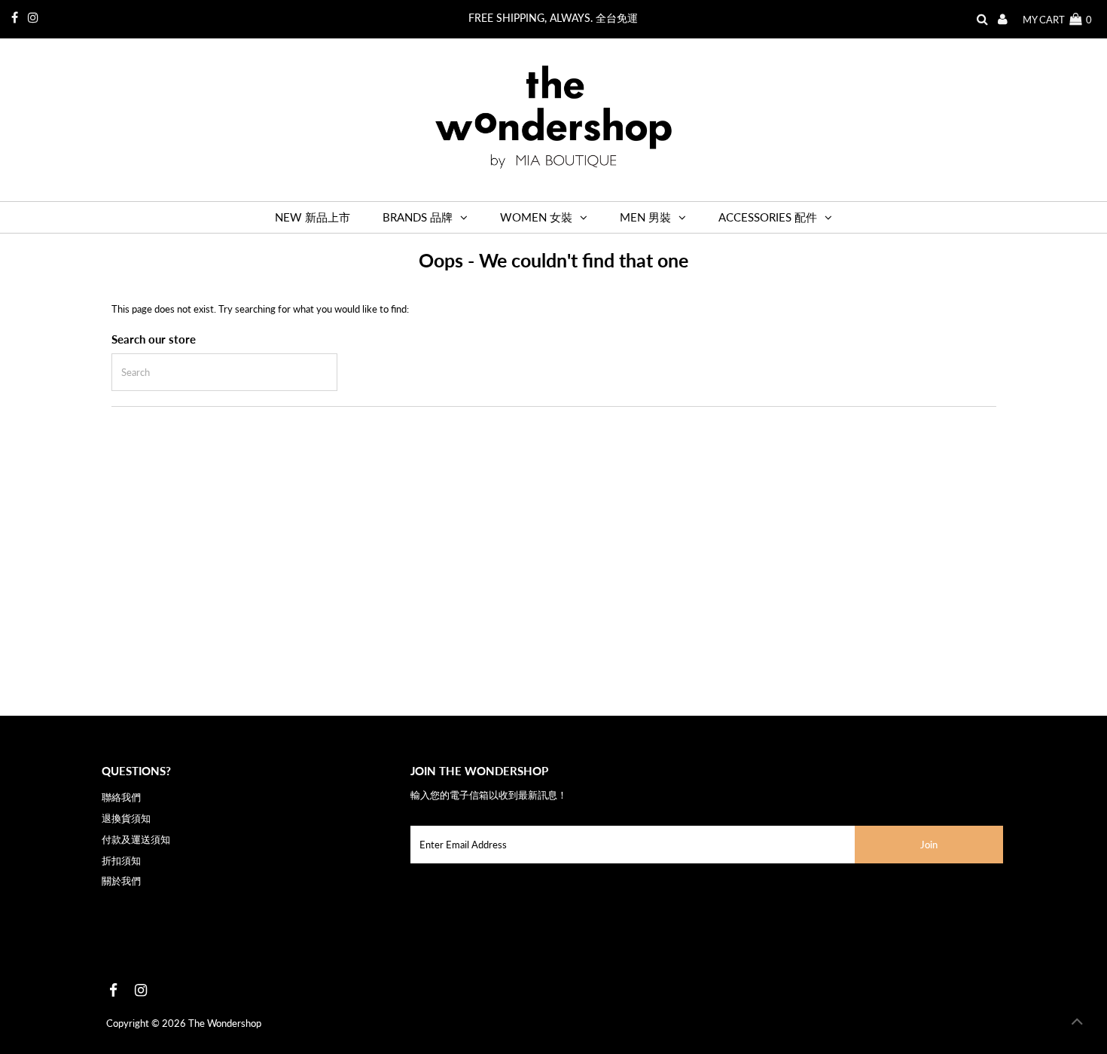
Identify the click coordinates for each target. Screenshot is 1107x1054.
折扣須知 (121, 860)
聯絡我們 (121, 797)
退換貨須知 (126, 818)
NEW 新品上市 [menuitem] (312, 217)
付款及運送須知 (136, 839)
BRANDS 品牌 (418, 217)
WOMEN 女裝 (536, 217)
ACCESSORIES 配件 (767, 217)
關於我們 (121, 881)
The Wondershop (224, 1023)
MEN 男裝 (645, 217)
